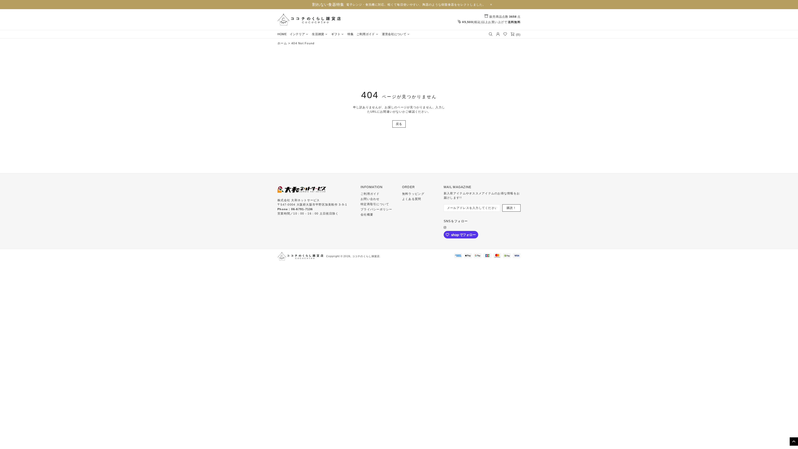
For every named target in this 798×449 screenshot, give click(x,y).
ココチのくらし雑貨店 (309, 19)
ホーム (282, 43)
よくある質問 (411, 199)
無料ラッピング (413, 193)
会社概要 (367, 214)
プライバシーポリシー (376, 209)
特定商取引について (375, 204)
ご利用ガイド (370, 193)
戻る (399, 124)
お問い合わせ (370, 199)
